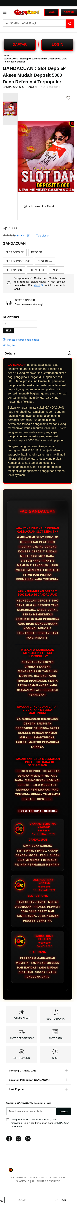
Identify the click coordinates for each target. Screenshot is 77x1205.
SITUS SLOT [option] (37, 270)
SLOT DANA (55, 1038)
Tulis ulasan (42, 235)
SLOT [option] (56, 270)
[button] (20, 146)
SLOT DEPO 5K (55, 1018)
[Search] (70, 23)
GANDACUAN (17, 364)
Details (10, 353)
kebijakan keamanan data (38, 1122)
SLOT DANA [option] (45, 261)
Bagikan (11, 345)
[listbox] (38, 261)
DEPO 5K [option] (36, 252)
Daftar (69, 12)
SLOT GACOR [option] (14, 270)
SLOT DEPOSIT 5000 (21, 1038)
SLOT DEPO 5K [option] (15, 252)
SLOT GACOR (21, 1057)
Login (51, 12)
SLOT (55, 1057)
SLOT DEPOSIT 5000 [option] (18, 261)
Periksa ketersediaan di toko (23, 339)
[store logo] (26, 12)
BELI (8, 330)
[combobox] (38, 23)
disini (37, 285)
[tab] (38, 353)
